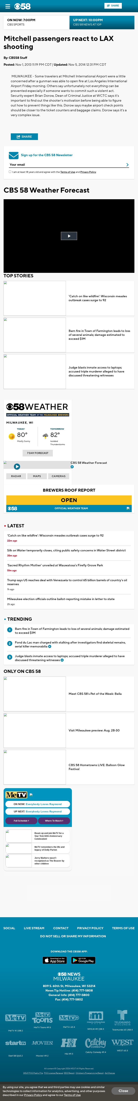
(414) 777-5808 (82, 991)
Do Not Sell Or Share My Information (73, 936)
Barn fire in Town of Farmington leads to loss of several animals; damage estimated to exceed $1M (99, 335)
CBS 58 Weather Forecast (89, 463)
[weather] (11, 436)
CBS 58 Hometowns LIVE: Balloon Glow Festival (97, 767)
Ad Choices (110, 1073)
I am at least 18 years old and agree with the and (54, 172)
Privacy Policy (88, 172)
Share (115, 5)
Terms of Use (67, 172)
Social (9, 928)
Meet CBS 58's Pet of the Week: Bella (95, 694)
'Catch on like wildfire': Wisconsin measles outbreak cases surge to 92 (98, 298)
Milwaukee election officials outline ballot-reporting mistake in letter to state (61, 599)
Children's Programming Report (90, 1073)
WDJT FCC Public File (33, 1073)
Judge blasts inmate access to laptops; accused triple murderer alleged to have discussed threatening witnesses (96, 371)
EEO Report (69, 1073)
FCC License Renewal (53, 1073)
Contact (60, 928)
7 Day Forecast (37, 453)
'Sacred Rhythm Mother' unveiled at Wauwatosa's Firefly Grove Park (55, 565)
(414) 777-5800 (78, 995)
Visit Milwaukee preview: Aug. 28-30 (94, 731)
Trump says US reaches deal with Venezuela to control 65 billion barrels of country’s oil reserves (67, 582)
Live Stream (34, 928)
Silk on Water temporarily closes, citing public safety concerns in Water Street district (66, 550)
